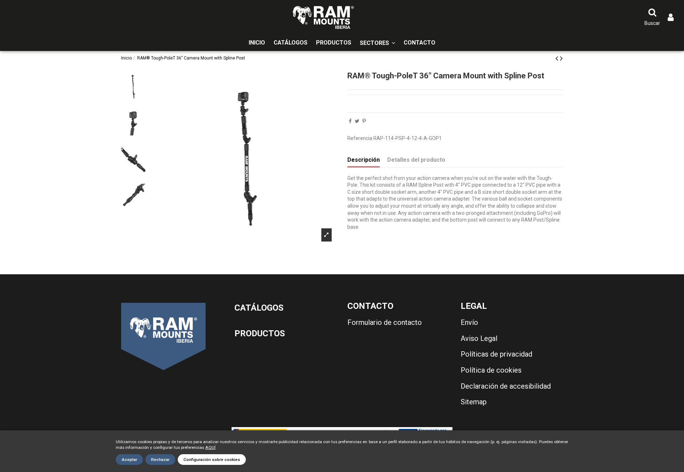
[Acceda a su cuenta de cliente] (670, 17)
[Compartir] (350, 121)
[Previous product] (557, 58)
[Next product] (561, 58)
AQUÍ (210, 447)
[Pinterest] (364, 121)
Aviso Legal (479, 338)
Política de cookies (491, 370)
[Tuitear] (357, 121)
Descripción (363, 159)
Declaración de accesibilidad (506, 386)
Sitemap (474, 402)
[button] (377, 43)
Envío (469, 322)
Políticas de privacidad (496, 354)
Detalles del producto (416, 159)
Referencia (359, 138)
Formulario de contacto (384, 322)
